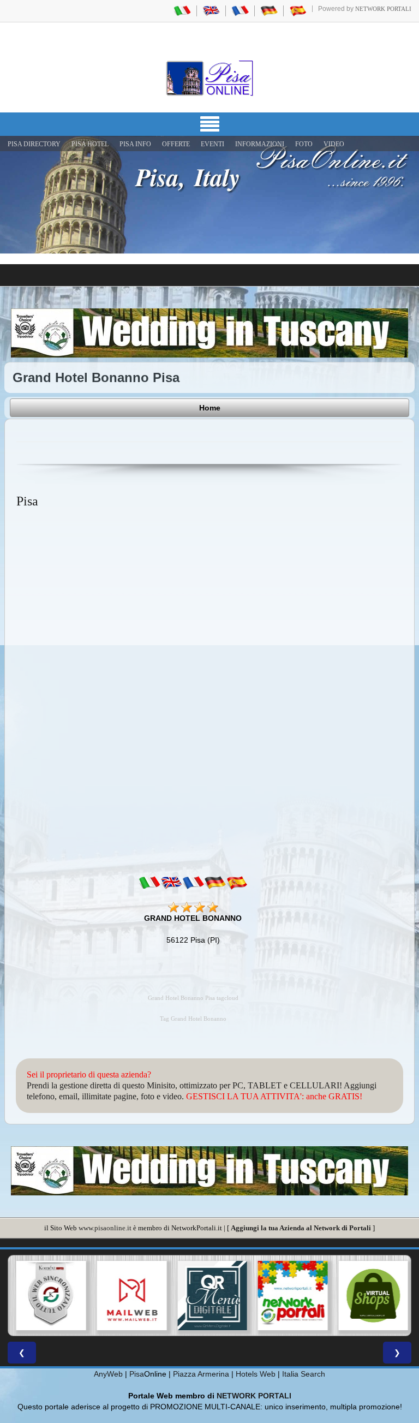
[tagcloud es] (237, 882)
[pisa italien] (269, 10)
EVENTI (212, 144)
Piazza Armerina (201, 1374)
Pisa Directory (34, 144)
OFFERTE (176, 144)
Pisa (136, 1374)
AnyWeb (108, 1374)
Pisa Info (135, 144)
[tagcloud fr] (193, 882)
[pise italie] (240, 10)
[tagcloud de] (215, 882)
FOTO (304, 144)
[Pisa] (209, 78)
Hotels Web (256, 1374)
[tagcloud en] (171, 882)
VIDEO (334, 144)
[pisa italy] (211, 10)
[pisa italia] (182, 10)
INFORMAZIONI (259, 144)
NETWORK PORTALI (254, 1395)
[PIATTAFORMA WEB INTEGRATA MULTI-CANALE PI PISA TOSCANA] (48, 1296)
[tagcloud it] (149, 882)
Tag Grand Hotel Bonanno (193, 1019)
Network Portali (383, 8)
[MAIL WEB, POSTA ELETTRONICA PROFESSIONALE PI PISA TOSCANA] (129, 1296)
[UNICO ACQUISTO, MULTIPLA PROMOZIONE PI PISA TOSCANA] (290, 1296)
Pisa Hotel (90, 144)
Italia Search (303, 1374)
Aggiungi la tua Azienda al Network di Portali (301, 1228)
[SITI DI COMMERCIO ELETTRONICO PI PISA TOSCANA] (370, 1296)
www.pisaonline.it (105, 1228)
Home (209, 407)
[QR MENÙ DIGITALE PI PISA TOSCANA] (209, 1296)
